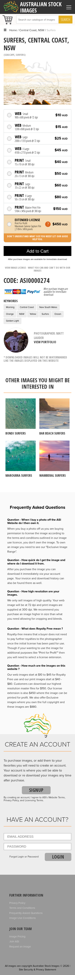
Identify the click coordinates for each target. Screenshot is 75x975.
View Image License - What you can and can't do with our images (37, 269)
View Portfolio (45, 342)
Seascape (9, 54)
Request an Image (20, 946)
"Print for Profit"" (48, 653)
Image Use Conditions (22, 918)
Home (13, 30)
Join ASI (14, 941)
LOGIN (58, 856)
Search (65, 19)
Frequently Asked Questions (26, 913)
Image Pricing (17, 936)
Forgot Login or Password (24, 856)
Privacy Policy (17, 903)
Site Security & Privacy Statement (37, 969)
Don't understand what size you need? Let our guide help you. (37, 237)
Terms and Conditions (22, 908)
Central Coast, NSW (31, 30)
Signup (36, 790)
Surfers (20, 54)
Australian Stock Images (41, 7)
